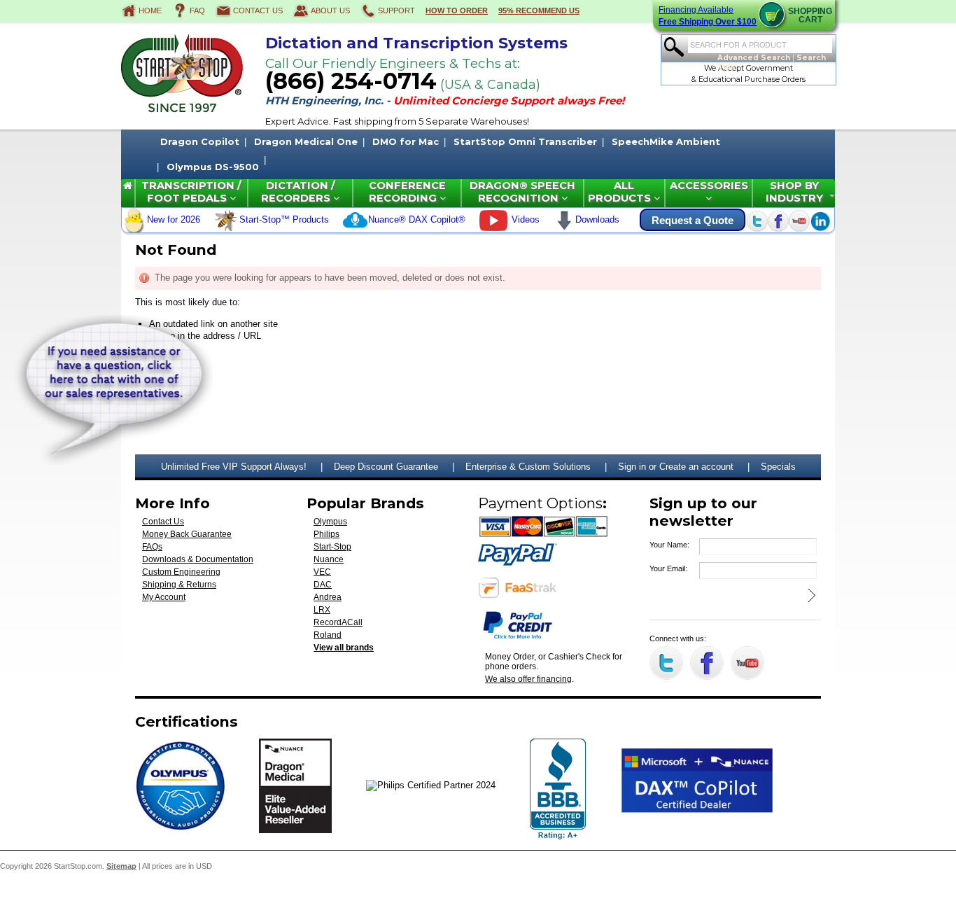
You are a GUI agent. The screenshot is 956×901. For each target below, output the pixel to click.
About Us (330, 10)
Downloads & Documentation (197, 559)
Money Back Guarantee (187, 534)
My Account (163, 597)
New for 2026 (173, 219)
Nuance (329, 559)
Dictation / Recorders (298, 191)
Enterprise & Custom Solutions (528, 466)
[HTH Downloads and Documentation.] (564, 228)
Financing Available (696, 10)
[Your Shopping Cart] (773, 27)
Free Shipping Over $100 (708, 22)
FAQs (152, 547)
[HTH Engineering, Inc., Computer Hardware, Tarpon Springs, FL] (558, 789)
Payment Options (540, 503)
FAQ (197, 10)
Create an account (696, 466)
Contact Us (258, 10)
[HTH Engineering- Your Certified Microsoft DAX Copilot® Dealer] (697, 811)
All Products (621, 191)
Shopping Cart (810, 15)
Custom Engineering (181, 572)
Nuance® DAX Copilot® (416, 219)
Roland (328, 635)
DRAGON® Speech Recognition (522, 191)
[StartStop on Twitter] (757, 228)
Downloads (597, 219)
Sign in (632, 466)
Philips (326, 534)
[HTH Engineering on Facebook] (778, 228)
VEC (322, 572)
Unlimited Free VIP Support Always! (234, 466)
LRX (322, 610)
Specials (778, 466)
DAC (323, 584)
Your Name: (669, 544)
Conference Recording (407, 191)
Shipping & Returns (179, 584)
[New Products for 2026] (134, 229)
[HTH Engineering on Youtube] (799, 228)
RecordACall (338, 622)
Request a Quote (692, 220)
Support (396, 10)
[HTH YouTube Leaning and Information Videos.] (493, 228)
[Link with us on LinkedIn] (820, 228)
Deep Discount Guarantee (386, 466)
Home (150, 10)
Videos (526, 219)
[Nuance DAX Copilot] (355, 229)
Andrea (328, 597)
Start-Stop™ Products (284, 219)
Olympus (330, 521)
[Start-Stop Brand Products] (226, 229)
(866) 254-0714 (351, 81)
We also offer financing (528, 679)
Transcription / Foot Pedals (191, 191)
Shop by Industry (794, 191)
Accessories (709, 185)
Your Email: (668, 568)
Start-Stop (332, 547)
